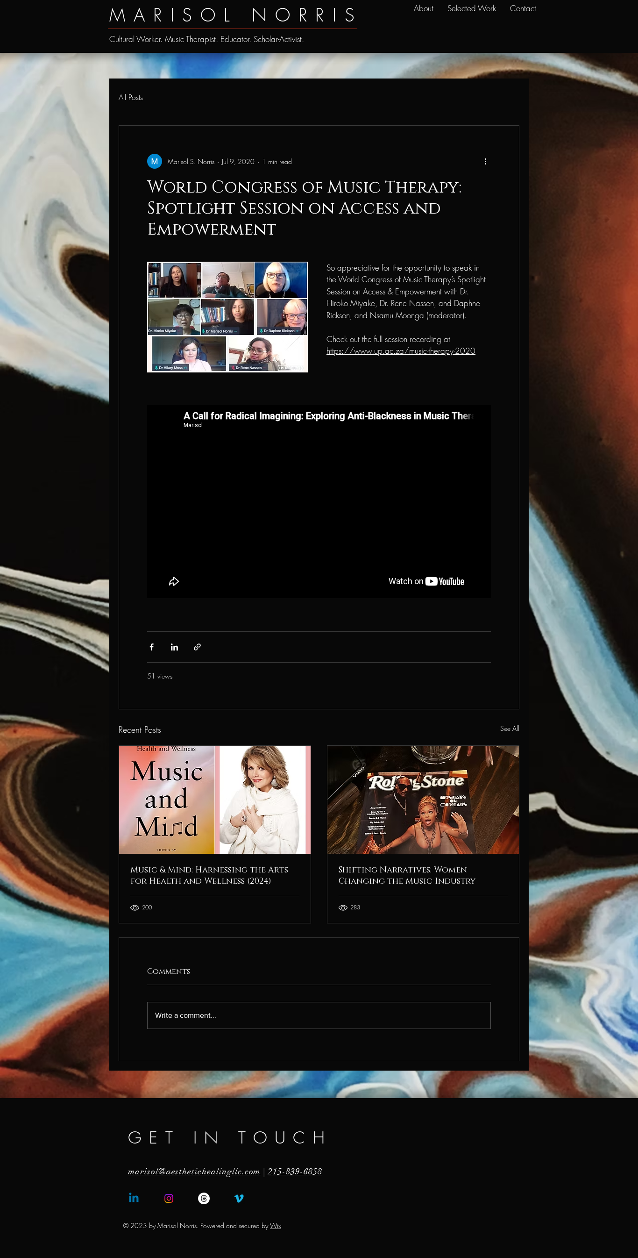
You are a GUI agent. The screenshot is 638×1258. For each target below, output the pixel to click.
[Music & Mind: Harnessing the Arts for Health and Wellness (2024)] (215, 800)
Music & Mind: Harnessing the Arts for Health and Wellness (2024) (209, 876)
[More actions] (485, 161)
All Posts (131, 97)
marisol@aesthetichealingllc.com (194, 1171)
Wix (275, 1225)
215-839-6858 (295, 1171)
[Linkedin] (134, 1198)
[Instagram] (169, 1198)
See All (509, 728)
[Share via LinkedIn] (174, 647)
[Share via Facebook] (151, 647)
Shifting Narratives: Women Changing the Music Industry (407, 876)
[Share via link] (197, 647)
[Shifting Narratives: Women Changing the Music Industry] (423, 800)
